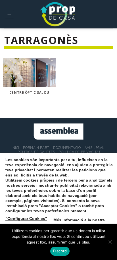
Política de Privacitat (80, 152)
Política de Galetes (36, 152)
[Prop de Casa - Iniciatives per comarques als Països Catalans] (58, 14)
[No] (110, 243)
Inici (15, 147)
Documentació (67, 147)
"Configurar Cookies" (26, 218)
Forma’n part (36, 147)
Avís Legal (94, 147)
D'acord (60, 251)
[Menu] (9, 14)
